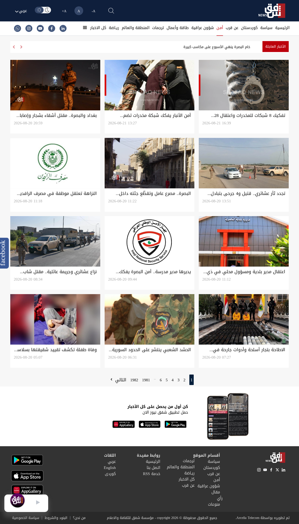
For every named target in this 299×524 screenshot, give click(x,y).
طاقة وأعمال (178, 27)
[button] (13, 47)
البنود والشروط (56, 518)
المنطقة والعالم (136, 27)
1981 (146, 380)
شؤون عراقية (202, 27)
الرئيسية (282, 27)
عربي (112, 461)
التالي (120, 380)
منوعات (214, 504)
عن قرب (232, 27)
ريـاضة (114, 27)
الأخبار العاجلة (275, 46)
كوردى (110, 473)
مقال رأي (217, 495)
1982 (134, 380)
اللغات (110, 455)
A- (93, 11)
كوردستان (249, 27)
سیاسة (266, 27)
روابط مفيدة (148, 455)
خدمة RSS (151, 473)
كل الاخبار (98, 27)
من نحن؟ (79, 518)
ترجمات (158, 27)
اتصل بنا (153, 467)
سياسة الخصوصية (25, 518)
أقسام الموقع (206, 455)
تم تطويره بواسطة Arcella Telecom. (263, 517)
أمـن (219, 27)
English (110, 467)
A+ (64, 11)
